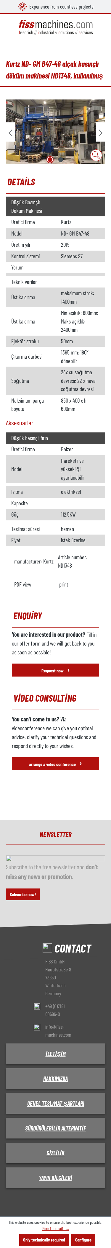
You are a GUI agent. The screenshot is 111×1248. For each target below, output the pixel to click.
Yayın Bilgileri (55, 1177)
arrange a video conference (55, 762)
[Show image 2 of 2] (60, 159)
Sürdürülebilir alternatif (55, 1128)
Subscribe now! (23, 894)
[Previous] (10, 131)
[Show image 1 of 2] (50, 159)
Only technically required (44, 1239)
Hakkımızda (55, 1078)
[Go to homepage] (55, 27)
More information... (55, 1228)
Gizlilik (55, 1152)
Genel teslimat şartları (55, 1103)
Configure (83, 1239)
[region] (55, 132)
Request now (55, 669)
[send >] (100, 131)
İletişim (56, 1053)
